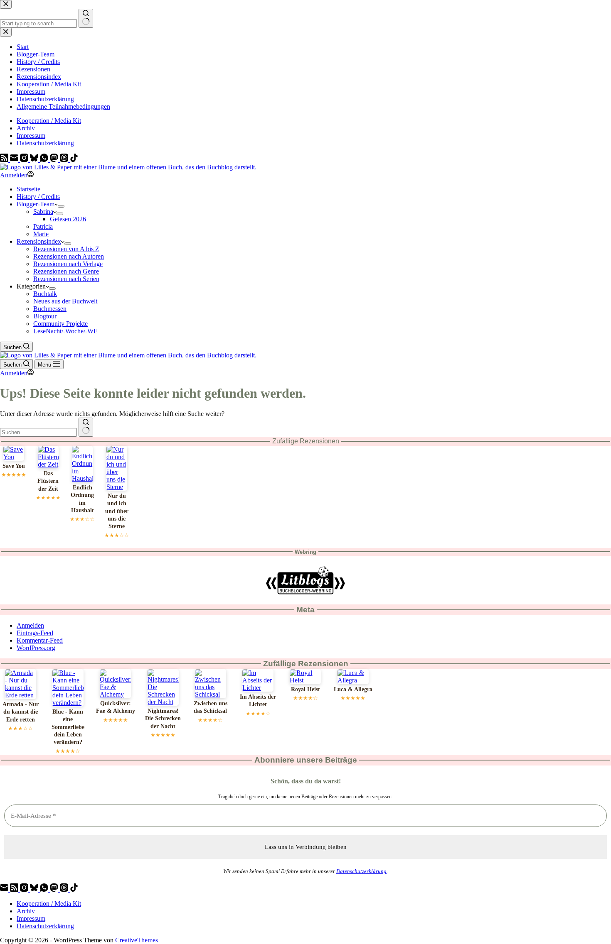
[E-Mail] (15, 159)
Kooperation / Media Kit (49, 120)
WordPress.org (36, 647)
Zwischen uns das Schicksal (210, 707)
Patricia (43, 226)
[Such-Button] (86, 427)
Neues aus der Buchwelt (65, 301)
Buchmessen (50, 308)
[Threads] (65, 159)
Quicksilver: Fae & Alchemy (115, 707)
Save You (13, 466)
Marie (41, 233)
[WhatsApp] (45, 159)
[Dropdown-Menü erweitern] (61, 206)
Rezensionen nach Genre (66, 271)
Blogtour (45, 316)
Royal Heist (305, 689)
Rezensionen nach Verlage (68, 263)
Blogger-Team (35, 204)
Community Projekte (60, 323)
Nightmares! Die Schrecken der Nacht (163, 718)
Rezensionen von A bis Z (66, 248)
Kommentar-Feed (40, 640)
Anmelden (30, 625)
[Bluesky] (35, 159)
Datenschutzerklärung (45, 143)
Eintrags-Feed (35, 632)
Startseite (28, 189)
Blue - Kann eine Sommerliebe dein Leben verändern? (68, 727)
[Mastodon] (55, 159)
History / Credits (38, 196)
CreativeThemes (136, 940)
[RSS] (5, 159)
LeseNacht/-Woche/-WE (65, 331)
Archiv (26, 128)
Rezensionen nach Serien (66, 278)
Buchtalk (45, 293)
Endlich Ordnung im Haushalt (82, 499)
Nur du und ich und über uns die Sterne (116, 511)
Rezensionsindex (39, 241)
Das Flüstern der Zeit (48, 481)
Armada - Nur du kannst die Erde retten (20, 712)
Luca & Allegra (353, 689)
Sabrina (43, 211)
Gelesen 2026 (68, 219)
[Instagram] (25, 159)
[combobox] (38, 432)
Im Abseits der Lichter (258, 700)
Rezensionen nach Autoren (68, 256)
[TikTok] (74, 159)
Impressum (31, 135)
